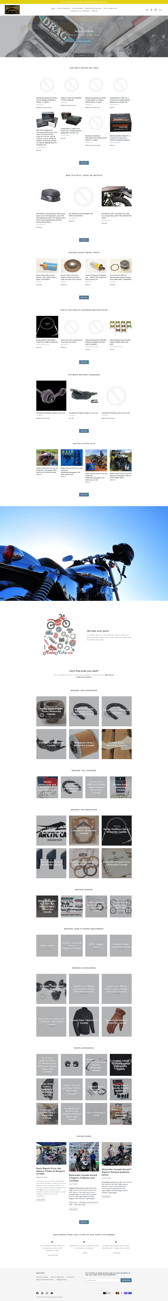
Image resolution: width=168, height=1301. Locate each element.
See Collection (84, 41)
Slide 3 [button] (87, 1262)
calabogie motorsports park (88, 1202)
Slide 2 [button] (84, 1262)
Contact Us (70, 1277)
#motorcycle (73, 1202)
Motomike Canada (46, 1297)
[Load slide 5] (85, 55)
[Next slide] (88, 55)
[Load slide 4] (83, 55)
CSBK (71, 1204)
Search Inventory (42, 1277)
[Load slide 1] (79, 55)
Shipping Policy (61, 1279)
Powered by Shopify (56, 1297)
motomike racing (79, 1204)
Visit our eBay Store (57, 1277)
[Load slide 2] (80, 55)
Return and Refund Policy (45, 1279)
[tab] (81, 1262)
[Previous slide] (75, 55)
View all (84, 162)
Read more (40, 1200)
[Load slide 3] (82, 55)
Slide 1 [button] (81, 1262)
